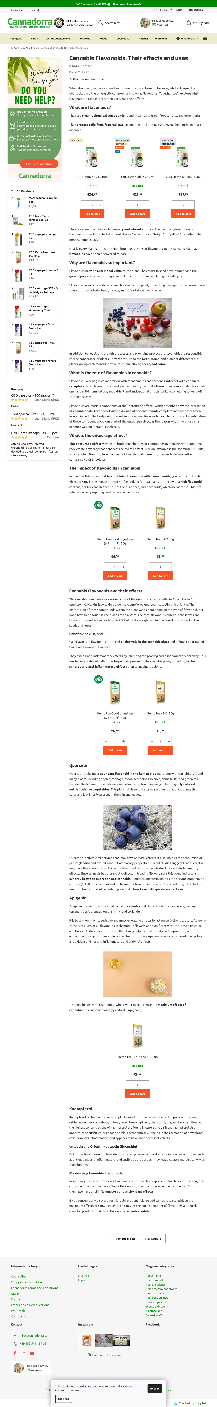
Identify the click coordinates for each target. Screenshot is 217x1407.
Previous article (125, 1238)
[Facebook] (15, 1353)
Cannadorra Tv (154, 1315)
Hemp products (155, 1280)
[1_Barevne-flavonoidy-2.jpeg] (137, 322)
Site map (83, 1275)
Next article (153, 1238)
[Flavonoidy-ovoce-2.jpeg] (137, 824)
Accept (154, 1388)
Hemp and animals (157, 1297)
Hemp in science (156, 1284)
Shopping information (26, 1282)
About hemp (153, 1275)
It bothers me (154, 1310)
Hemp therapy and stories (161, 1288)
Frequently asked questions (30, 1304)
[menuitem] (17, 38)
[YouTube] (32, 1353)
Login (81, 1280)
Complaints (19, 1316)
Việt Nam (166, 1389)
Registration (196, 9)
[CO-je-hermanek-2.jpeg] (137, 971)
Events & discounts (157, 1306)
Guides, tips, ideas (157, 1302)
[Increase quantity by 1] (100, 205)
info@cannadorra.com (35, 1335)
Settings (63, 1398)
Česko (49, 1389)
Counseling (17, 9)
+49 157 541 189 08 (33, 1343)
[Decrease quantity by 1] (83, 205)
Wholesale (18, 1310)
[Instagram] (23, 1353)
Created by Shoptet (192, 1403)
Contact (35, 9)
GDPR (15, 1293)
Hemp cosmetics (156, 1293)
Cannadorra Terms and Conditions (34, 1287)
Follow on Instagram (106, 1355)
